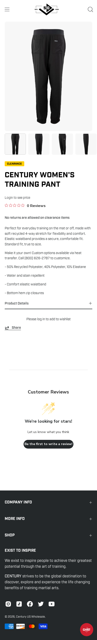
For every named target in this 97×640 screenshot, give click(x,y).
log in (41, 319)
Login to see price (17, 198)
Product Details (16, 303)
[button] (90, 9)
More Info (15, 518)
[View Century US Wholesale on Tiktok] (19, 604)
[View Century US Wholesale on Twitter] (40, 604)
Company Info (18, 502)
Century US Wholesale (30, 616)
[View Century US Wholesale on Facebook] (29, 604)
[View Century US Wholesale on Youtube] (51, 604)
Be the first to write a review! (48, 444)
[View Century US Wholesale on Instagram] (8, 604)
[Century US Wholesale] (48, 9)
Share (16, 327)
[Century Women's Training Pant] (15, 144)
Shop (10, 535)
